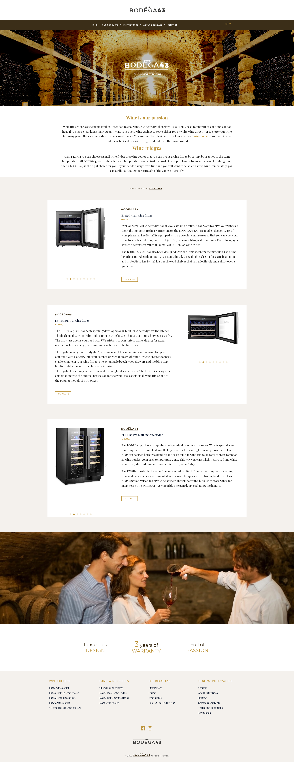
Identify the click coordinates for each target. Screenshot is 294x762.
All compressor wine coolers (65, 707)
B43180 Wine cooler (59, 702)
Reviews (202, 697)
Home (95, 25)
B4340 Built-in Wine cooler (64, 692)
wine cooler (201, 136)
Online (152, 692)
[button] (67, 279)
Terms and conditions (210, 707)
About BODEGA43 (152, 25)
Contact (202, 687)
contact (172, 25)
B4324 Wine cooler (59, 687)
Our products (110, 25)
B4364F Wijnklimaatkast (62, 697)
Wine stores (155, 697)
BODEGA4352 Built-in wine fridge (142, 435)
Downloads (204, 712)
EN (226, 24)
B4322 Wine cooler (109, 702)
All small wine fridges (111, 687)
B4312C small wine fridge (137, 215)
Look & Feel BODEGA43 (162, 702)
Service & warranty (209, 702)
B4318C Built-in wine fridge (72, 320)
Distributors (130, 25)
